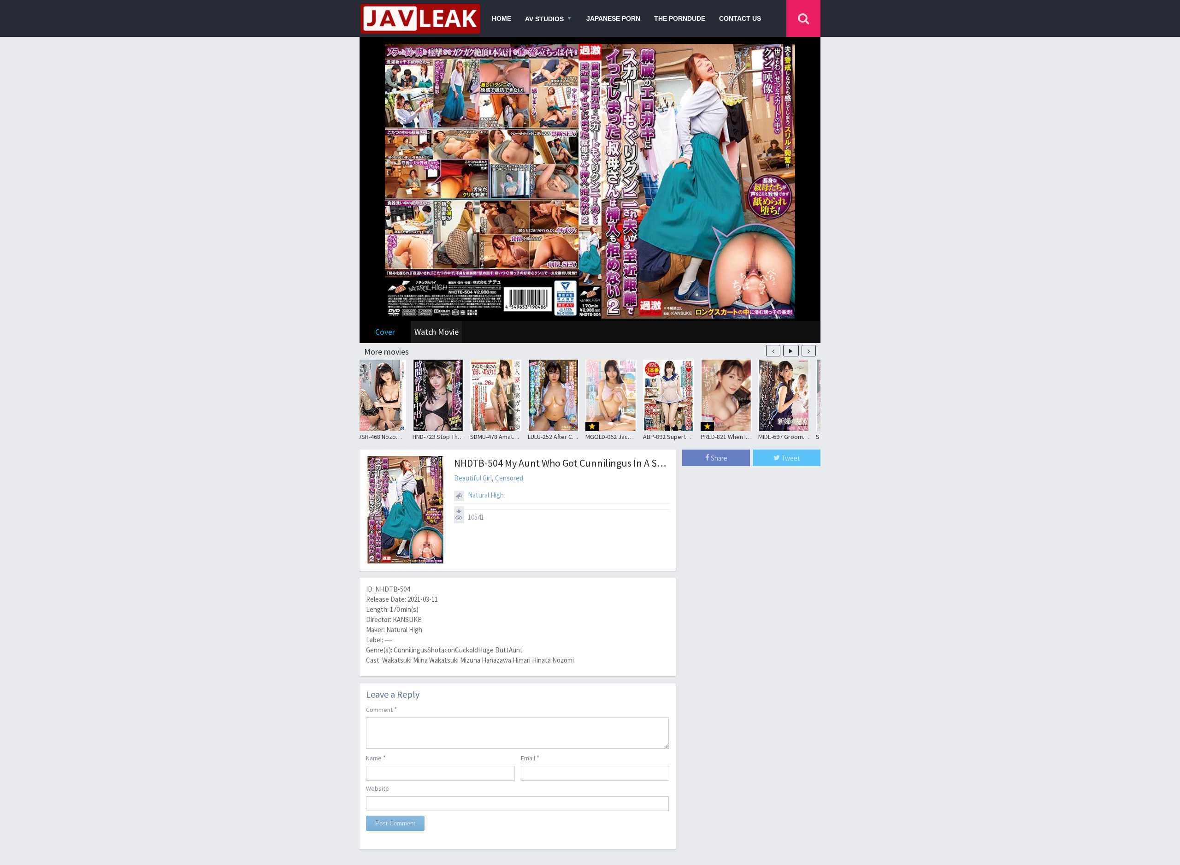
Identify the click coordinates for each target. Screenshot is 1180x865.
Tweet (790, 458)
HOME (501, 18)
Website (377, 788)
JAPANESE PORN (613, 18)
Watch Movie (436, 331)
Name (376, 757)
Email (530, 757)
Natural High (486, 495)
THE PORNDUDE (679, 18)
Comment (381, 709)
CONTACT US (740, 18)
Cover (385, 331)
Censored (509, 478)
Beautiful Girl (473, 478)
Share (718, 458)
